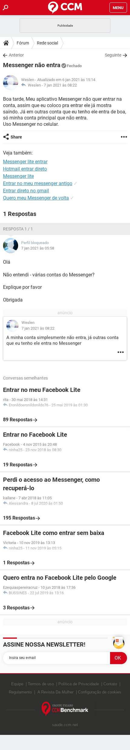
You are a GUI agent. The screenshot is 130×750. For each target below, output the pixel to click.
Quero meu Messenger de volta (36, 198)
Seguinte (113, 55)
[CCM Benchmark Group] (65, 709)
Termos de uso (41, 684)
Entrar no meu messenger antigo (37, 183)
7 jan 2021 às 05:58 (37, 248)
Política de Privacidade (78, 684)
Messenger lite (18, 176)
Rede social (47, 43)
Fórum (23, 43)
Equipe (17, 684)
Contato (110, 684)
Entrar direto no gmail (26, 191)
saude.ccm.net (65, 724)
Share (16, 137)
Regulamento (20, 692)
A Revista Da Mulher (55, 692)
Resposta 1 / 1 (18, 229)
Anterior (16, 55)
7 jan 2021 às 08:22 (60, 85)
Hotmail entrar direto (25, 169)
